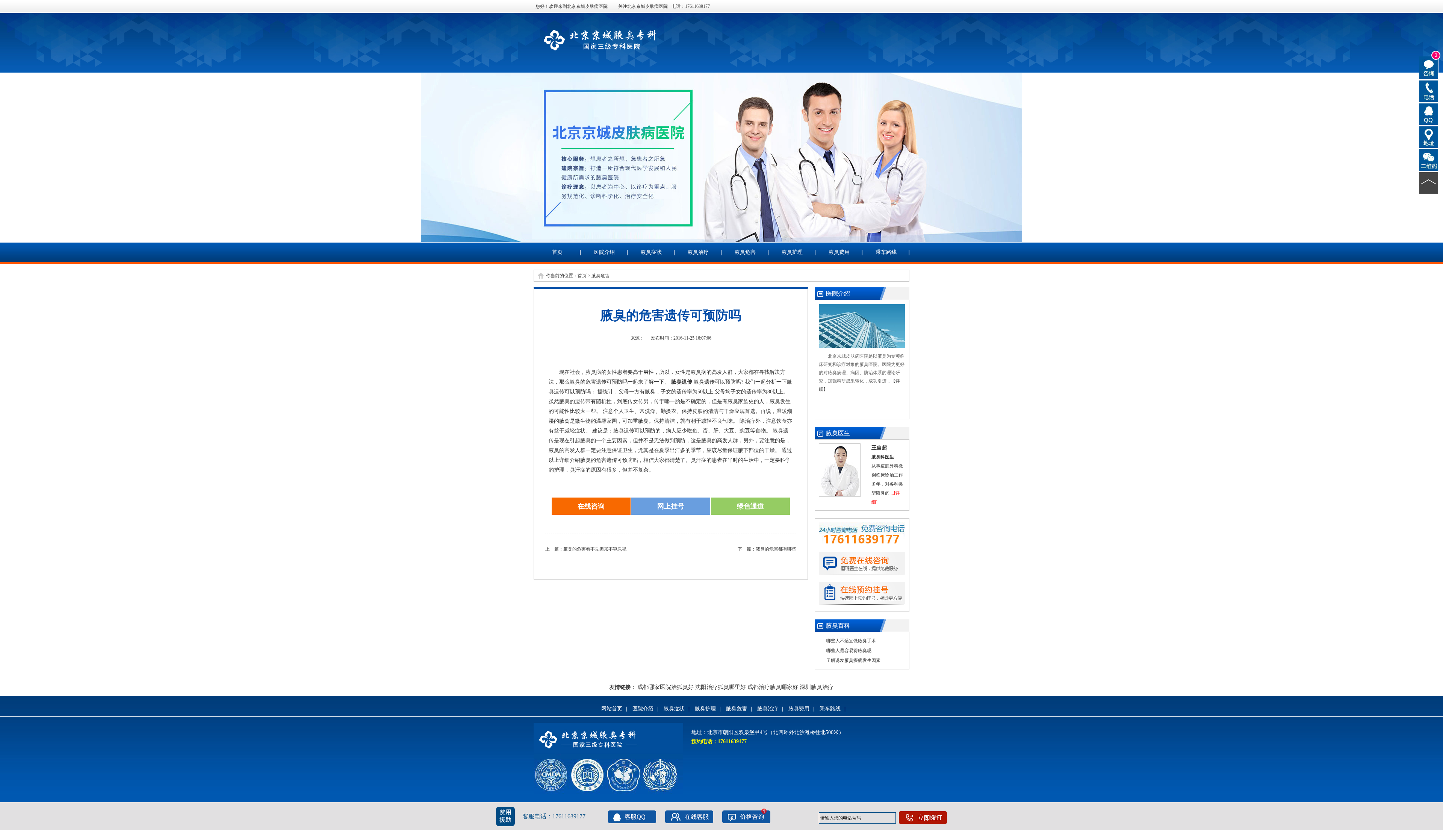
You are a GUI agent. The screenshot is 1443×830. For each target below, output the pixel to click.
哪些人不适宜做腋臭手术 (851, 640)
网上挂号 (670, 506)
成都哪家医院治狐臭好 (665, 687)
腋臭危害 (745, 252)
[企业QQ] (1428, 113)
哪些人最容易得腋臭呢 (848, 650)
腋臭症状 (651, 252)
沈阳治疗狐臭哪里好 (720, 687)
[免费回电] (1428, 90)
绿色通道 (750, 506)
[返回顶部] (1428, 182)
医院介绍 (604, 252)
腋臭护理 (792, 252)
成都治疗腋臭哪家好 (772, 687)
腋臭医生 (838, 433)
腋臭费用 (839, 252)
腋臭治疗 (698, 252)
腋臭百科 (838, 625)
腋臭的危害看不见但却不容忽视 (594, 549)
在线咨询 (591, 506)
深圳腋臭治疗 (816, 687)
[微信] (1428, 159)
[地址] (1428, 136)
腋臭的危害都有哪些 (776, 549)
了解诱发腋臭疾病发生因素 (853, 660)
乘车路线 (886, 252)
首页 (557, 252)
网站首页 (611, 709)
